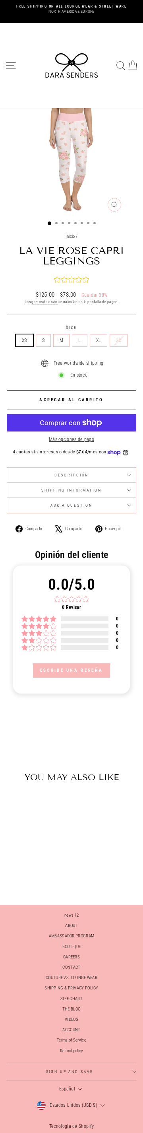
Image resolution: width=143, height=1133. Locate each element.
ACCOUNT (71, 1029)
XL (98, 340)
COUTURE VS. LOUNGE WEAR (71, 977)
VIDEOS (71, 1019)
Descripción (71, 475)
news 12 (71, 915)
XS (24, 340)
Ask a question (71, 505)
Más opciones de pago (71, 439)
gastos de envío (44, 301)
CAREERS (71, 957)
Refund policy (71, 1050)
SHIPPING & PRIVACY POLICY (71, 988)
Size (71, 327)
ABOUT (71, 925)
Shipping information (71, 490)
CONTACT (71, 967)
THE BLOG (71, 1009)
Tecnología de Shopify (71, 1126)
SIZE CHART (71, 998)
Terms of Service (71, 1040)
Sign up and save (69, 1071)
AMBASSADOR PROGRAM (71, 936)
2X (118, 340)
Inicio (70, 236)
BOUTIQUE (71, 946)
